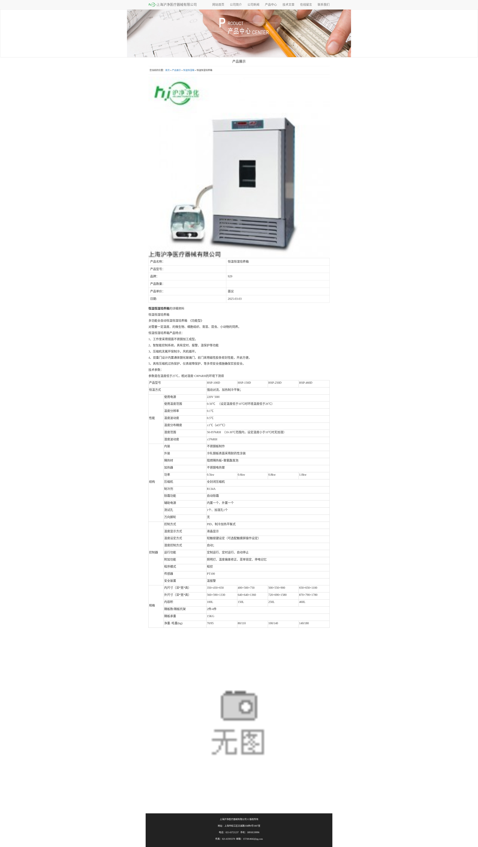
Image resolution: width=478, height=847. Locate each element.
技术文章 (288, 4)
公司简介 (236, 4)
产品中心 (271, 4)
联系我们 (324, 4)
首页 (167, 70)
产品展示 (176, 70)
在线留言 (306, 4)
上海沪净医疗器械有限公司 (176, 5)
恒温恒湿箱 (188, 70)
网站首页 (218, 4)
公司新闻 (253, 4)
